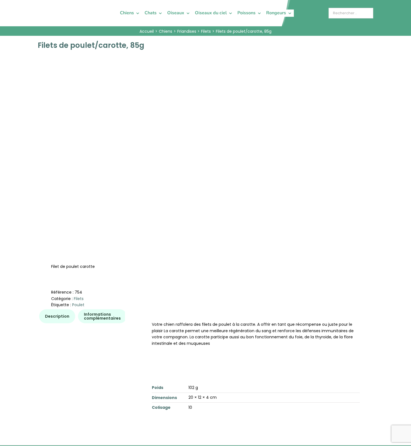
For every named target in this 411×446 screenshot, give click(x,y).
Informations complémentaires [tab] (102, 316)
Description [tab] (57, 316)
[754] (118, 136)
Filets (79, 298)
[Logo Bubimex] (53, 6)
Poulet (78, 305)
